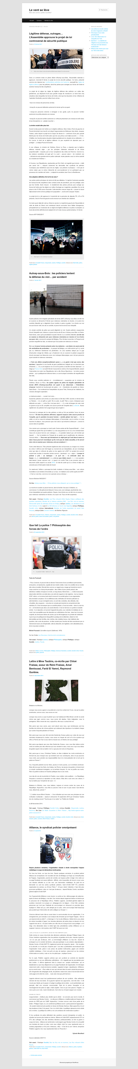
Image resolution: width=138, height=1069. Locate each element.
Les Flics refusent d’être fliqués (59, 499)
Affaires (47, 515)
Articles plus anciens (35, 1055)
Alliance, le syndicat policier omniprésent (53, 827)
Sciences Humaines (61, 651)
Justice (54, 263)
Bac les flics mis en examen (59, 1042)
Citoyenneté (74, 808)
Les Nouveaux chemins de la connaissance (51, 635)
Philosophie (47, 651)
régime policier (33, 264)
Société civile (74, 515)
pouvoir (42, 652)
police (80, 263)
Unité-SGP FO (37, 1048)
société (63, 263)
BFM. (53, 462)
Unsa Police (45, 1048)
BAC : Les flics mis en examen (73, 501)
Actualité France (40, 263)
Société (46, 499)
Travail (42, 642)
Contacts (39, 20)
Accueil (32, 20)
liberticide (75, 263)
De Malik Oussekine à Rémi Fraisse (54, 810)
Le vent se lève (39, 10)
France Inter (38, 369)
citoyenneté (48, 263)
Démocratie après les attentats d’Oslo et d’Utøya (44, 504)
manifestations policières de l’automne (57, 82)
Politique (58, 263)
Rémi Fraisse (46, 818)
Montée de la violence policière (52, 501)
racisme (40, 818)
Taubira (52, 818)
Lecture (41, 651)
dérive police (35, 516)
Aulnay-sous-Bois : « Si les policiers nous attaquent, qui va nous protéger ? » (57, 483)
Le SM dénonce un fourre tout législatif (60, 506)
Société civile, (33, 508)
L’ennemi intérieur (49, 510)
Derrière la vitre (48, 20)
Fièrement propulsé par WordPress (69, 1062)
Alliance (71, 1047)
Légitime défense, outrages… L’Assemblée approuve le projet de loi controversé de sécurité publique (50, 37)
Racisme (32, 810)
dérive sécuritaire (44, 516)
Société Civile (54, 808)
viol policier (56, 516)
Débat (37, 651)
